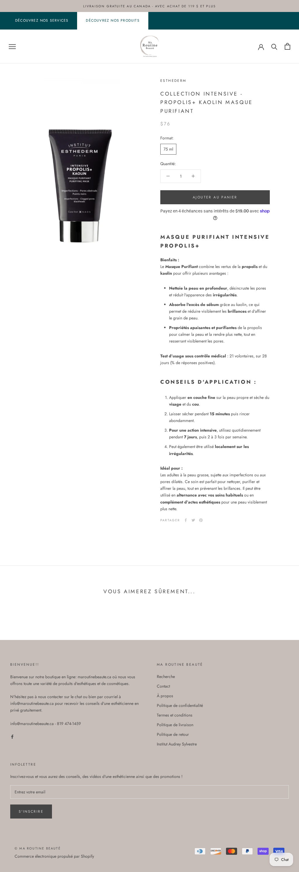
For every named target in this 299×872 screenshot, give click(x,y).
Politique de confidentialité (180, 705)
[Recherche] (274, 46)
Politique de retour (173, 734)
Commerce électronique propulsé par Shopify (54, 856)
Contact (163, 686)
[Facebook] (185, 520)
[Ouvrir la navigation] (12, 46)
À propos (165, 696)
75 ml (168, 149)
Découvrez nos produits (112, 20)
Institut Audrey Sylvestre (177, 744)
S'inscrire (31, 811)
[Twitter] (193, 520)
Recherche (166, 676)
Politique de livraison (175, 725)
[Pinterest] (201, 520)
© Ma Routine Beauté (38, 848)
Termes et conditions (174, 715)
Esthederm (173, 80)
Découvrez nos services (41, 20)
